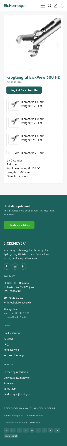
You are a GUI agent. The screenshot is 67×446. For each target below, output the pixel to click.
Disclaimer (35, 422)
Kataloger (9, 338)
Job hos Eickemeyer (15, 355)
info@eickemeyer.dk (19, 302)
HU (25, 430)
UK (57, 430)
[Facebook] (7, 266)
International (11, 435)
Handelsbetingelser (13, 415)
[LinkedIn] (23, 266)
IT (32, 430)
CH (12, 430)
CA (6, 430)
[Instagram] (15, 266)
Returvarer (9, 383)
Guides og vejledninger (17, 394)
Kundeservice (11, 349)
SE (51, 430)
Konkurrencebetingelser (15, 422)
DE (19, 430)
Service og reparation (16, 372)
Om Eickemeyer (12, 333)
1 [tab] (31, 70)
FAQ (6, 344)
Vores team (10, 388)
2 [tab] (36, 70)
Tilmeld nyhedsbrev (19, 225)
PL (44, 430)
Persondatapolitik (34, 415)
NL (38, 430)
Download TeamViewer (17, 377)
